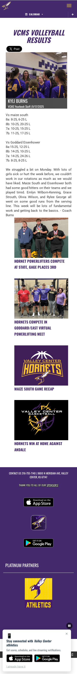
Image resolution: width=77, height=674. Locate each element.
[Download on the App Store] (19, 658)
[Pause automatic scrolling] (69, 626)
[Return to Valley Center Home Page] (6, 5)
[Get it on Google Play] (47, 658)
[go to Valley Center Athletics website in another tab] (38, 593)
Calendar (34, 14)
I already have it (15, 666)
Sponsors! (52, 485)
